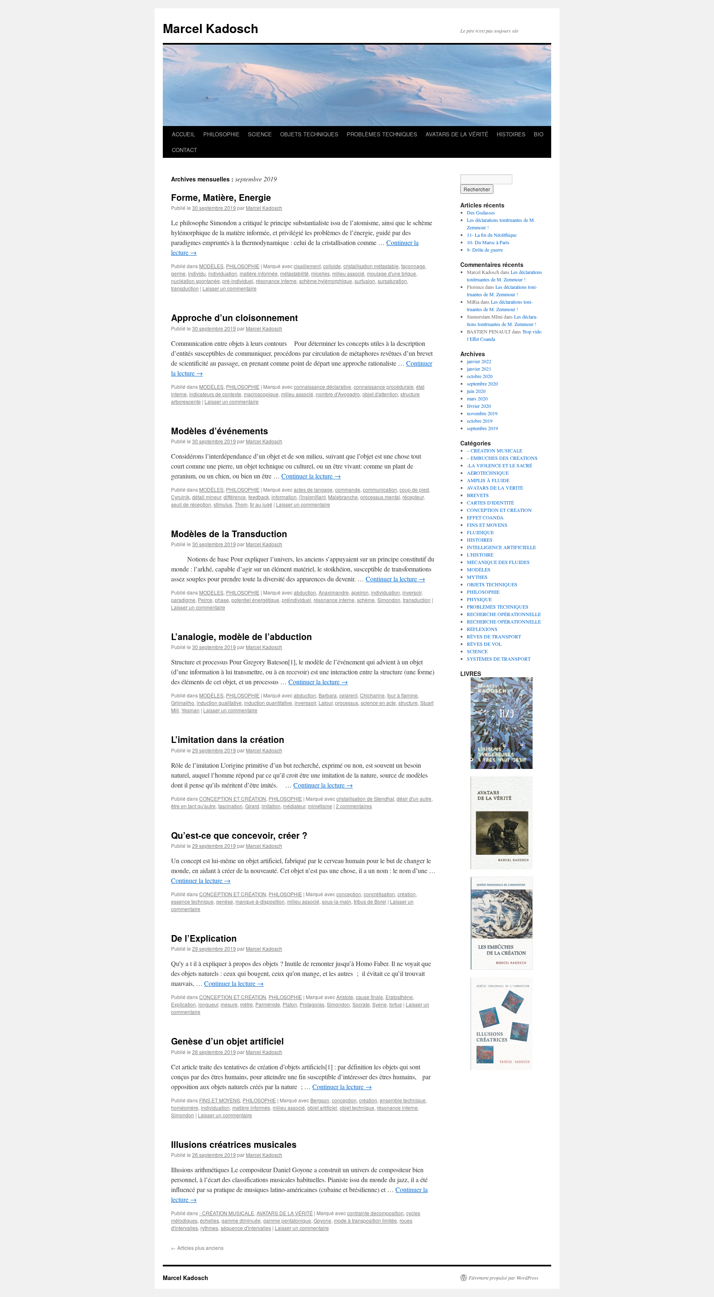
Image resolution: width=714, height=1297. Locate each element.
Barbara (328, 695)
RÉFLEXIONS (482, 629)
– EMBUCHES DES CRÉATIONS (502, 458)
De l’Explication (204, 938)
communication (380, 489)
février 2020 (479, 405)
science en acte (378, 702)
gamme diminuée (241, 1220)
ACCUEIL (183, 134)
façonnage (413, 265)
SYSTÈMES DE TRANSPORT (499, 658)
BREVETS (478, 495)
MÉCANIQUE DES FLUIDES (498, 562)
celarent (348, 695)
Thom (241, 504)
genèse (224, 901)
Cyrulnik (180, 496)
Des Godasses (481, 212)
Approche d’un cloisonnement (234, 317)
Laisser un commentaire (229, 288)
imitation (271, 805)
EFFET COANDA (485, 517)
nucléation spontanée (195, 280)
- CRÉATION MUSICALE (226, 1212)
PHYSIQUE (479, 599)
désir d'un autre (414, 798)
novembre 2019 (482, 413)
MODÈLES (211, 265)
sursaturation (392, 280)
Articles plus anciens (197, 1247)
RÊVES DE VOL (484, 643)
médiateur (294, 805)
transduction (185, 288)
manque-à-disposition (260, 901)
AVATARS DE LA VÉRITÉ (457, 134)
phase (222, 599)
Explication (183, 1004)
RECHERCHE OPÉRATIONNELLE (504, 614)
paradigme (183, 599)
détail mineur (206, 496)
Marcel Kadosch (210, 28)
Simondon (388, 599)
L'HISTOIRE (480, 554)
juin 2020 (476, 391)
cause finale (369, 996)
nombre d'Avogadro (338, 393)
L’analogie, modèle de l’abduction (241, 636)
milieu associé (348, 273)
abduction (305, 592)
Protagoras (312, 1004)
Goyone (322, 1220)
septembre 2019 (482, 428)
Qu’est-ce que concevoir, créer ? (239, 835)
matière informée (259, 273)
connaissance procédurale (384, 386)
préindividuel (296, 599)
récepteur (413, 496)
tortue (395, 1004)
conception (348, 893)
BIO (538, 134)
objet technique (357, 1107)
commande (347, 489)
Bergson (319, 1100)
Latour (326, 702)
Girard (252, 805)
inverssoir (305, 702)
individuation (222, 273)
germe (178, 273)
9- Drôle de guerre (485, 249)
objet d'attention (380, 393)
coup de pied (414, 489)
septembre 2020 (482, 383)
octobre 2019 (480, 420)
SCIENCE (260, 134)
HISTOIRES (511, 134)
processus (346, 702)
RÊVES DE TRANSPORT (494, 636)
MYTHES (477, 577)
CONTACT (184, 150)
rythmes (209, 1227)
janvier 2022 (479, 361)
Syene (379, 1004)
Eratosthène (399, 996)
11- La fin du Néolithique (491, 234)
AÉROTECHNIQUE (488, 472)
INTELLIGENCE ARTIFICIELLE (501, 547)
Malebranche (343, 496)
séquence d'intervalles (246, 1227)
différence (235, 496)
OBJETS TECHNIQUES (309, 134)
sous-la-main (336, 901)
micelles (320, 273)
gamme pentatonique (287, 1220)
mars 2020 (477, 398)
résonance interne (276, 280)
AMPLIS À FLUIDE (488, 480)
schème (366, 599)
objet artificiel (322, 1107)
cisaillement (307, 265)
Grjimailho (182, 702)
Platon (290, 1004)
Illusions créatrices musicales (234, 1144)
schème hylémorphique (325, 280)
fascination (230, 805)
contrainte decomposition (375, 1212)
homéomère (184, 1107)
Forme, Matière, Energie (221, 197)
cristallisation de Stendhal (365, 798)
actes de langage (313, 489)
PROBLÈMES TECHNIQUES (382, 134)
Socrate (361, 1004)
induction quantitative (268, 702)
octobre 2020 (480, 376)
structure (408, 702)
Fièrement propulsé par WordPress (503, 1277)
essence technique (192, 901)
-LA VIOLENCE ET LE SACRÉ (499, 465)
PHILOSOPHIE (221, 134)
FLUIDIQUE (480, 532)
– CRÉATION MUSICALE (494, 450)
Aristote (344, 996)
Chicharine (372, 695)
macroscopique (261, 393)
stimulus (223, 504)
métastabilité (294, 273)
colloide (332, 265)
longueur (208, 1004)
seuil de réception (191, 504)
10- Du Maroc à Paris (488, 242)
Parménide (267, 1004)
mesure (229, 1004)
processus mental (380, 496)
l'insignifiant (312, 496)
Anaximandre (334, 592)
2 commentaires (354, 805)
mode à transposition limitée (365, 1220)
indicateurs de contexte (215, 393)
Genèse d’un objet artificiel (227, 1041)
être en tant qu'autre (193, 805)
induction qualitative (219, 702)
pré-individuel (237, 280)
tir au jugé (261, 504)
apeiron (360, 592)
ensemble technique (403, 1100)
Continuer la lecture (311, 475)
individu (197, 273)
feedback (258, 496)
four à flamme (402, 695)
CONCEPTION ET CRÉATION (232, 798)
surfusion (365, 280)
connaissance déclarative (322, 386)
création (406, 893)
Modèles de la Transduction (229, 533)
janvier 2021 (479, 368)
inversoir (411, 592)
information (284, 496)
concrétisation (379, 893)
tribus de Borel (370, 901)
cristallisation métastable (371, 265)
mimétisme (320, 805)
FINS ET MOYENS (219, 1100)
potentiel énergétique (255, 599)
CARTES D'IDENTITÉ (490, 502)
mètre (246, 1004)
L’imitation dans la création (227, 739)
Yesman (190, 710)
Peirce (205, 599)
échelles (209, 1220)
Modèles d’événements (219, 430)
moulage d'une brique (391, 273)
